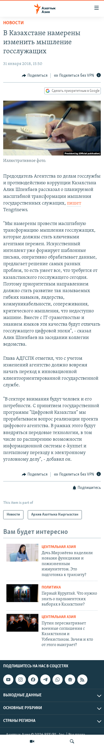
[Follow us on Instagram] (20, 680)
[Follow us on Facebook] (33, 680)
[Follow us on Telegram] (45, 680)
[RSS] (82, 680)
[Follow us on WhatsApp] (58, 680)
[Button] (34, 75)
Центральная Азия (59, 547)
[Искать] (72, 741)
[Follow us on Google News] (70, 680)
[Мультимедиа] (32, 741)
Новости (13, 23)
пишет (74, 203)
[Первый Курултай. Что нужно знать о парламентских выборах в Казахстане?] (22, 593)
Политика (51, 588)
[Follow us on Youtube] (8, 680)
